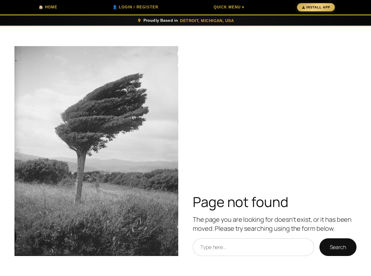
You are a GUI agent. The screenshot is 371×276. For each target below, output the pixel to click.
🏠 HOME (48, 7)
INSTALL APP (318, 7)
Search (338, 247)
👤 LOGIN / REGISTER (135, 7)
